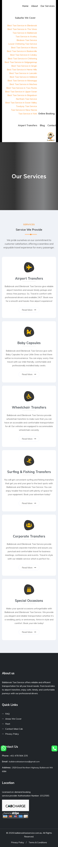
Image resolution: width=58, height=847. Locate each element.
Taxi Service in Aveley (26, 36)
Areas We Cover (13, 718)
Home (25, 5)
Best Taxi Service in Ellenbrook (22, 25)
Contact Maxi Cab (14, 728)
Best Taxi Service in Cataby (23, 54)
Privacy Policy (12, 733)
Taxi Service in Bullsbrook (25, 32)
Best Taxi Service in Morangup (22, 80)
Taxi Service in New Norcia (24, 110)
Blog (42, 125)
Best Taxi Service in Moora (24, 47)
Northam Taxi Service (26, 99)
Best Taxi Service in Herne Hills (22, 69)
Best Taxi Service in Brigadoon (22, 95)
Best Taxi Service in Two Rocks (21, 87)
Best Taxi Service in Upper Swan (21, 91)
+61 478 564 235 (19, 755)
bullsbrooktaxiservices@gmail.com (24, 761)
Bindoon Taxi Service (27, 40)
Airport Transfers (27, 125)
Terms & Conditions (38, 842)
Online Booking (46, 113)
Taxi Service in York (27, 113)
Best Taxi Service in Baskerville (22, 51)
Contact (51, 125)
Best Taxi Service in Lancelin (23, 73)
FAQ (7, 713)
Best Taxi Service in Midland (23, 76)
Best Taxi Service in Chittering (22, 58)
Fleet (7, 723)
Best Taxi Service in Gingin (24, 65)
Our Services (47, 5)
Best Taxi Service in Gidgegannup (21, 62)
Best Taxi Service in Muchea (23, 84)
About (34, 5)
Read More (27, 309)
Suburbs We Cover (25, 17)
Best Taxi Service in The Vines (22, 29)
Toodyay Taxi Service (26, 106)
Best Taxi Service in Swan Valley (21, 102)
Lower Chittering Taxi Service (22, 43)
